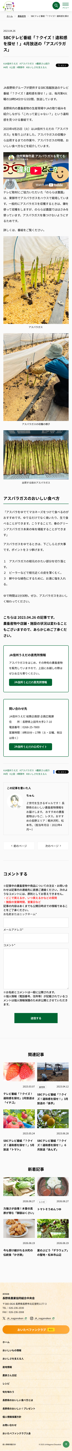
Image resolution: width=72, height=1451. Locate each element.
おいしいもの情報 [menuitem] (12, 1350)
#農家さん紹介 (42, 63)
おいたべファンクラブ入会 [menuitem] (17, 1433)
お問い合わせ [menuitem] (10, 1425)
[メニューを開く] (65, 5)
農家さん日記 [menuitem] (10, 1375)
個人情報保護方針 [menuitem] (12, 1416)
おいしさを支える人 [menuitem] (13, 1358)
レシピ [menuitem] (6, 1383)
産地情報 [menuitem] (7, 1367)
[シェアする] (53, 772)
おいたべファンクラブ (35, 1329)
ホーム (6, 1342)
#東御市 (20, 67)
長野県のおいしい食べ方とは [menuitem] (18, 1400)
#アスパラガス (27, 63)
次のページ (52, 846)
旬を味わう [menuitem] (8, 1391)
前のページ (20, 846)
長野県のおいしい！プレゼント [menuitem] (19, 1408)
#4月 (5, 67)
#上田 (12, 67)
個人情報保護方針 (9, 1444)
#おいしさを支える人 (36, 67)
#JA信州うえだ (10, 63)
